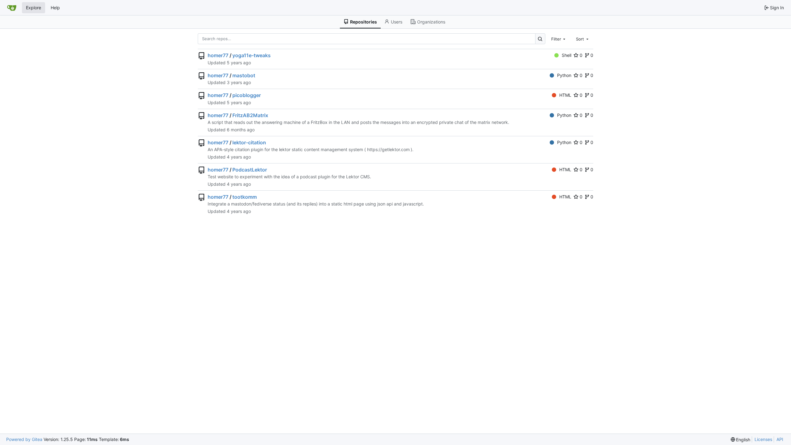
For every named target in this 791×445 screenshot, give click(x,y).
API (779, 439)
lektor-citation (249, 142)
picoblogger (246, 95)
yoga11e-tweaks (251, 55)
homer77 (218, 55)
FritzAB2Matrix (250, 115)
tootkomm (244, 197)
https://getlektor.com (388, 149)
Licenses (763, 439)
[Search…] (540, 38)
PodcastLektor (249, 170)
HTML (565, 95)
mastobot (243, 75)
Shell (566, 55)
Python (564, 75)
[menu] (741, 439)
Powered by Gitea (24, 439)
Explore (33, 7)
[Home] (11, 7)
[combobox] (559, 38)
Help (55, 7)
